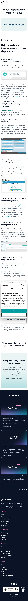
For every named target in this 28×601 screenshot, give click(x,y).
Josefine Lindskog (5, 36)
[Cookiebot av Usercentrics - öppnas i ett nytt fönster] (21, 285)
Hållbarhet (4, 569)
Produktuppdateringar (7, 555)
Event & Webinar (5, 551)
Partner (3, 567)
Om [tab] (23, 288)
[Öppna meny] (26, 2)
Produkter (4, 523)
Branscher (4, 525)
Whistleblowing (5, 577)
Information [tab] (14, 288)
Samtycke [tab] (5, 288)
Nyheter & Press (5, 553)
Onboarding (4, 533)
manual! (8, 216)
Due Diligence (5, 519)
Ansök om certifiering (7, 575)
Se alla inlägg (22, 489)
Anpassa (13, 314)
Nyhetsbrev (4, 557)
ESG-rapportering (6, 517)
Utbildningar (4, 539)
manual (16, 96)
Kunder (3, 549)
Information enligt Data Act (14, 596)
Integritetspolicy (14, 594)
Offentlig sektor (5, 521)
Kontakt (3, 537)
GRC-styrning (5, 514)
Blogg (2, 546)
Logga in (3, 573)
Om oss (3, 565)
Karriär (3, 571)
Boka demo (4, 535)
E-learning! (4, 98)
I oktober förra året (6, 110)
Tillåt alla (14, 310)
